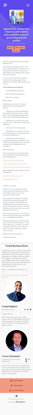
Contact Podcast (18, 390)
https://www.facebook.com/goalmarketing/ (17, 167)
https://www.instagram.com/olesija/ (14, 163)
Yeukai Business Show (16, 26)
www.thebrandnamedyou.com (13, 176)
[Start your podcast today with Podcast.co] (20, 402)
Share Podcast (18, 380)
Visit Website (18, 385)
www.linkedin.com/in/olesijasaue (13, 160)
